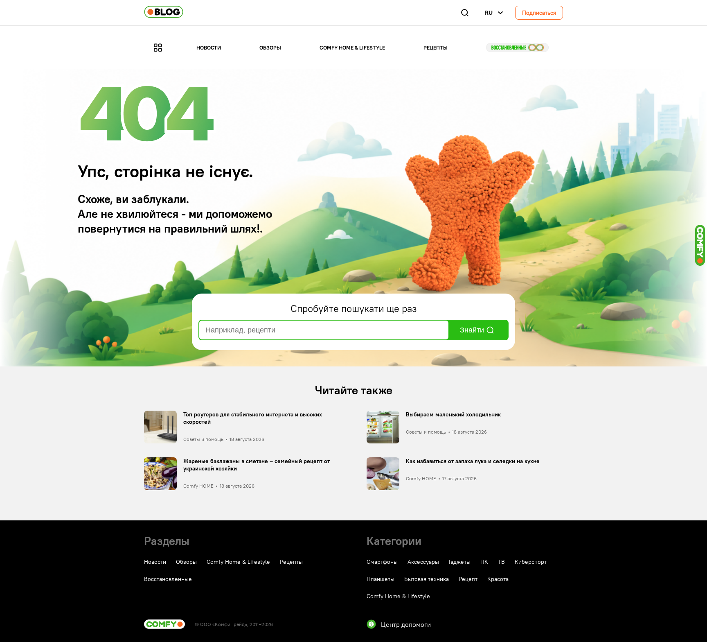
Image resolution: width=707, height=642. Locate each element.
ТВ (501, 561)
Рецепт (468, 579)
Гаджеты (460, 561)
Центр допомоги (406, 624)
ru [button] (488, 12)
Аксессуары (423, 561)
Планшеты (380, 579)
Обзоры (270, 47)
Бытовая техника (426, 579)
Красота (498, 579)
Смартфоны (382, 561)
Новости (208, 47)
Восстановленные (517, 47)
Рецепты (435, 47)
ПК (484, 561)
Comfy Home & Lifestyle (352, 47)
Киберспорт (531, 561)
